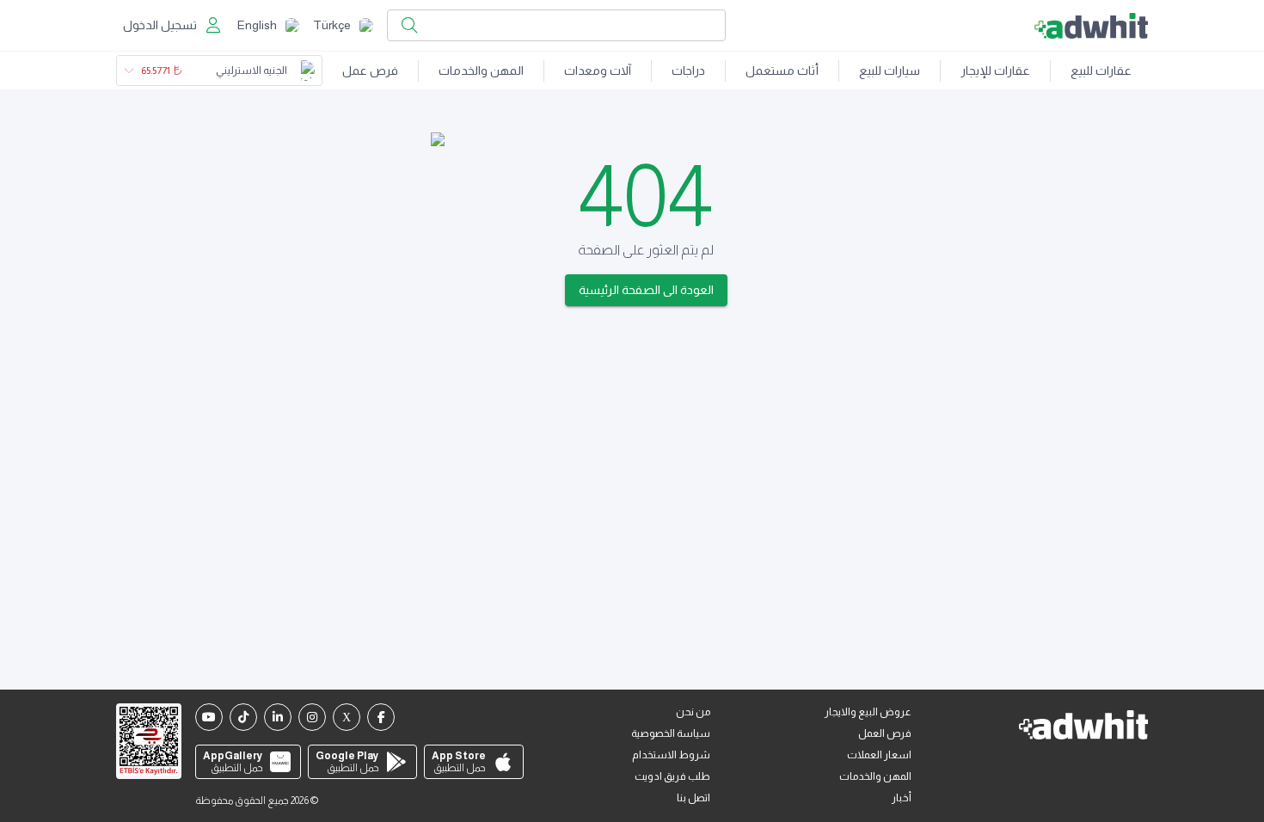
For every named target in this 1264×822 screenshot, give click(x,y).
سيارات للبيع (889, 70)
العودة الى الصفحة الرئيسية (646, 290)
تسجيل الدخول (160, 25)
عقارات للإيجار (995, 70)
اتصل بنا (693, 798)
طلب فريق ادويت (672, 776)
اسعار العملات (879, 755)
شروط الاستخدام (671, 755)
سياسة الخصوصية (670, 733)
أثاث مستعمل (782, 70)
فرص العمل (884, 733)
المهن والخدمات (481, 70)
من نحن (693, 712)
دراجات (688, 70)
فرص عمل (370, 70)
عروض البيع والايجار (868, 712)
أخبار (901, 798)
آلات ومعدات (597, 70)
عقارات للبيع (1101, 70)
